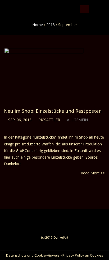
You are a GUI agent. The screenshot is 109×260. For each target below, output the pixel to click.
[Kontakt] (108, 4)
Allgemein (77, 119)
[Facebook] (93, 4)
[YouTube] (103, 4)
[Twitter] (98, 4)
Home (37, 24)
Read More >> (93, 172)
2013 (50, 24)
